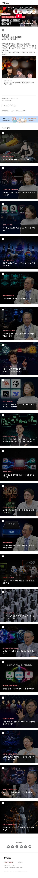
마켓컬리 (12, 111)
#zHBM (11, 542)
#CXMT (8, 330)
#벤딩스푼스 (5, 685)
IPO (20, 111)
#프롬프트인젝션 (14, 189)
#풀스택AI (13, 436)
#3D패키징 (11, 295)
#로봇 (4, 156)
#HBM (4, 295)
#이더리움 (16, 648)
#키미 (11, 225)
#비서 (15, 789)
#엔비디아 (5, 577)
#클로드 (4, 225)
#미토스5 (14, 366)
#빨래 (7, 156)
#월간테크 (5, 436)
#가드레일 (5, 189)
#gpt (8, 401)
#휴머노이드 (11, 156)
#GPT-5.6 (5, 366)
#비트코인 (11, 648)
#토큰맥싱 (10, 754)
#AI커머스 (5, 789)
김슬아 (24, 111)
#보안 (9, 189)
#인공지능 (5, 754)
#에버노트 (16, 685)
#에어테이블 (11, 685)
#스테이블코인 (6, 648)
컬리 (17, 111)
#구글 (4, 260)
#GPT (8, 225)
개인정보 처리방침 (8, 862)
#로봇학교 (13, 824)
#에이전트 (5, 507)
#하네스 (9, 718)
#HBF (7, 295)
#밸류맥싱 (10, 507)
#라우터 (14, 507)
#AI (12, 472)
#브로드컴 (5, 472)
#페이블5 (10, 366)
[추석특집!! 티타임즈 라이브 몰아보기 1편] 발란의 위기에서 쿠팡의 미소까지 (19, 83)
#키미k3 (11, 401)
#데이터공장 (8, 824)
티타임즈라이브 (5, 111)
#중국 (4, 613)
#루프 (12, 718)
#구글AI (7, 260)
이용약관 (20, 862)
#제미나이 (12, 260)
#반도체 (9, 472)
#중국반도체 (12, 330)
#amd (9, 577)
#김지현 (9, 436)
